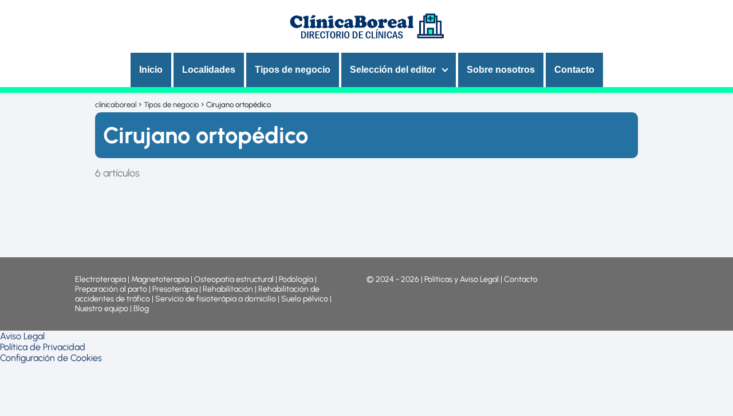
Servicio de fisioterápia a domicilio (215, 299)
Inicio (151, 69)
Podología (297, 279)
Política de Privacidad (42, 347)
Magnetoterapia (161, 279)
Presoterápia (175, 289)
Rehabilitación (229, 289)
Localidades (208, 69)
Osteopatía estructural (234, 279)
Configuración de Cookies (51, 357)
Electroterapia (100, 279)
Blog (141, 308)
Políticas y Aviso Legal (462, 279)
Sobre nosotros (501, 69)
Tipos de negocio (292, 69)
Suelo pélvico (304, 299)
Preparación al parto (111, 289)
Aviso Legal (22, 336)
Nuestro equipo (101, 308)
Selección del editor (393, 69)
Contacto (574, 69)
